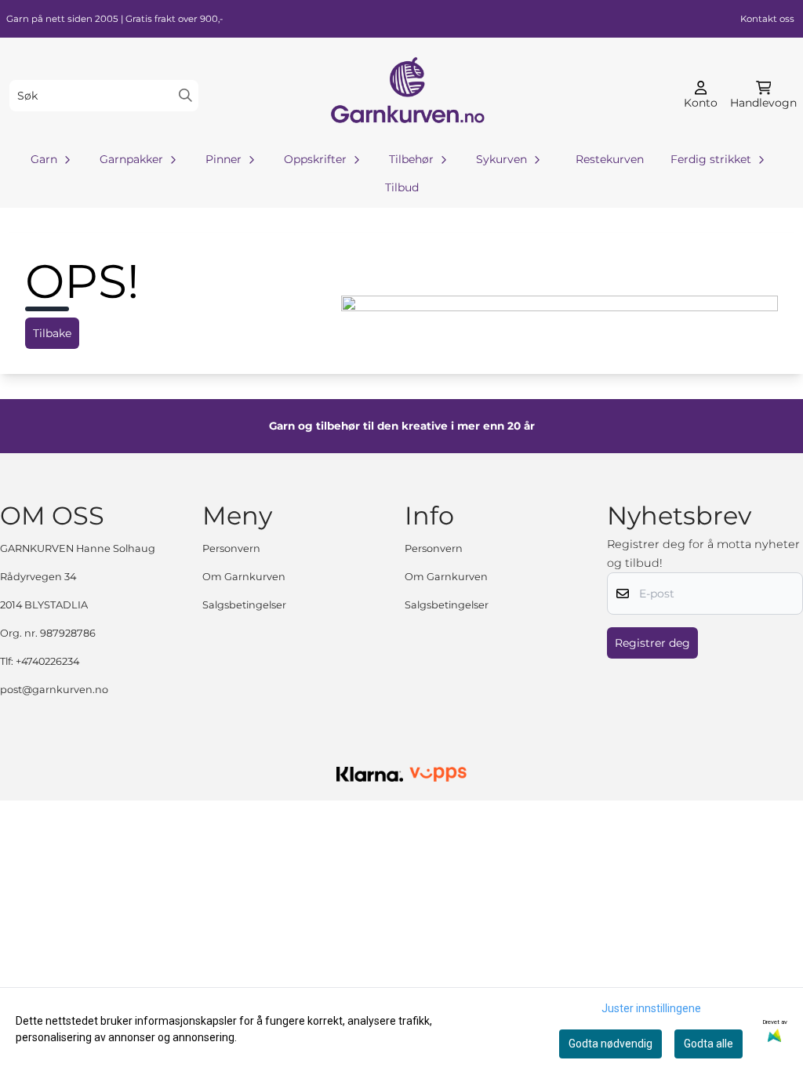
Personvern (231, 548)
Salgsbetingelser (244, 605)
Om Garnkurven (243, 577)
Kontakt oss (767, 18)
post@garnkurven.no (54, 689)
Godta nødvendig (610, 1043)
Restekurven (610, 159)
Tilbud (402, 187)
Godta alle (708, 1043)
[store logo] (406, 95)
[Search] (185, 95)
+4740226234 (47, 661)
